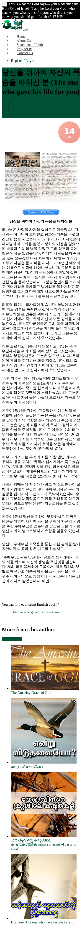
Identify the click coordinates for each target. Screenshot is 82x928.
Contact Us (25, 53)
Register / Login (22, 61)
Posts (14, 107)
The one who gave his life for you (35, 612)
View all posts (12, 639)
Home (15, 103)
